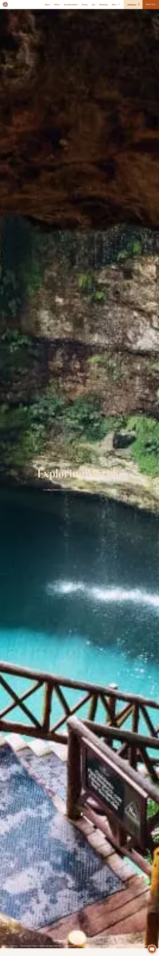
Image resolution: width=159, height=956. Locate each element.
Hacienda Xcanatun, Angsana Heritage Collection (41, 945)
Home (6, 945)
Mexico (15, 945)
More (114, 4)
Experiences (70, 945)
